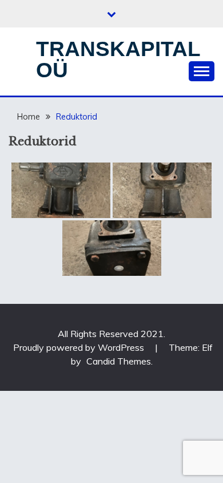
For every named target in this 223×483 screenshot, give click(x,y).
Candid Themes (118, 361)
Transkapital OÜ (118, 59)
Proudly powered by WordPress (79, 347)
